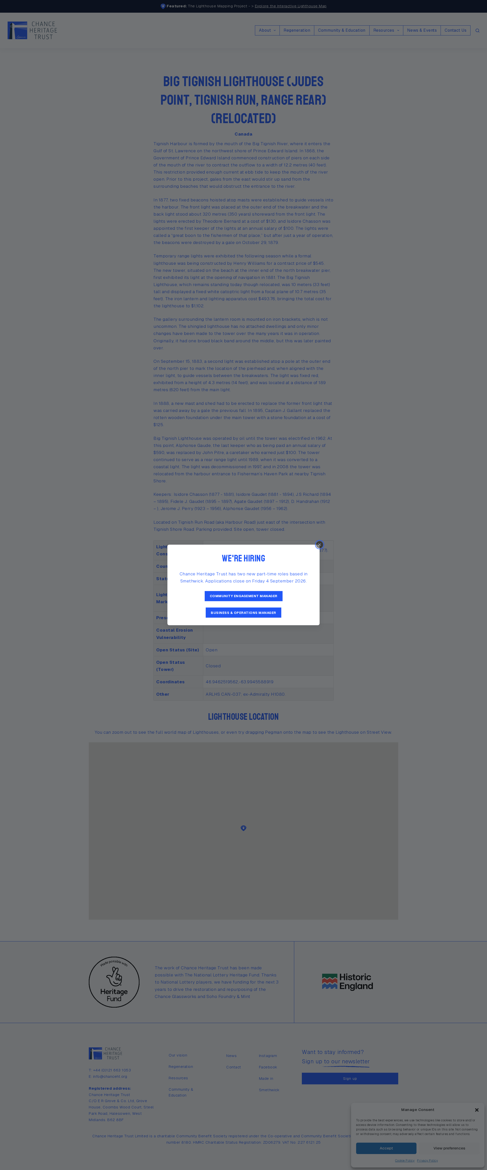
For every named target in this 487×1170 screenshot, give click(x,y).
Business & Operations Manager (243, 612)
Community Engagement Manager (243, 596)
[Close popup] (319, 544)
